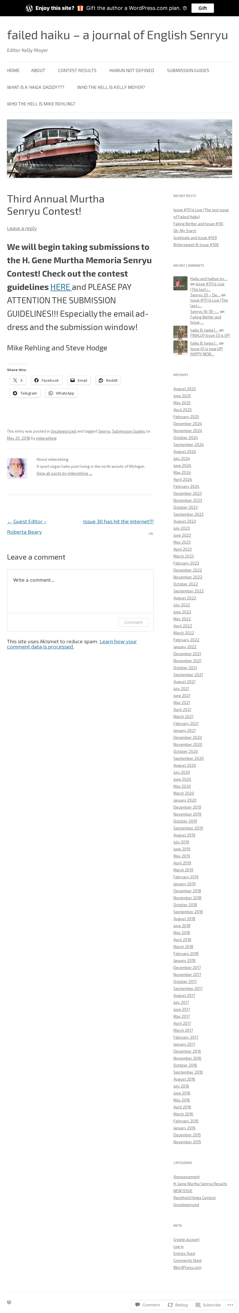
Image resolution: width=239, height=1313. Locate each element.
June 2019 (181, 849)
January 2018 (184, 960)
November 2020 (187, 744)
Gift (202, 8)
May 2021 (181, 702)
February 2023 (186, 563)
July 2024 (181, 458)
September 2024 (188, 444)
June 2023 (182, 535)
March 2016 (183, 1114)
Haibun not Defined (131, 70)
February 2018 (185, 953)
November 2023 (187, 500)
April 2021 (182, 709)
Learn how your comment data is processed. (72, 644)
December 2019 (187, 807)
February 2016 (185, 1121)
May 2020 (182, 786)
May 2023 (182, 542)
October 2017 (185, 981)
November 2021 (187, 660)
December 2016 (187, 1051)
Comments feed (187, 1260)
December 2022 (187, 570)
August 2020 (184, 765)
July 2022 (181, 605)
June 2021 (181, 695)
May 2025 (182, 402)
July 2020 (181, 772)
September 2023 (188, 514)
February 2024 (186, 486)
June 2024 (182, 465)
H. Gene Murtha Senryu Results (200, 1183)
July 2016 (181, 1086)
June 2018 (181, 925)
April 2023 (182, 549)
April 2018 (182, 939)
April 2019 (182, 863)
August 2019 (184, 835)
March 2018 (183, 946)
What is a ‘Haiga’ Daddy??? (35, 87)
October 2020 (185, 751)
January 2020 (184, 800)
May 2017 (181, 1016)
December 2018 (187, 891)
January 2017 (184, 1044)
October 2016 (185, 1065)
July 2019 (181, 842)
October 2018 (185, 904)
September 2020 (188, 758)
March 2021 (183, 716)
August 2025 (184, 388)
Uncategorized (63, 431)
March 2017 (183, 1030)
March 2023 (183, 556)
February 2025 (186, 416)
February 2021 (185, 723)
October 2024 (185, 437)
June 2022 (182, 612)
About (38, 70)
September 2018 (188, 911)
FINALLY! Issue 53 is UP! (210, 335)
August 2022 (184, 598)
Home (13, 70)
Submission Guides (188, 70)
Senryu (104, 431)
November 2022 (187, 577)
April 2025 (182, 409)
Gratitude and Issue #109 (195, 237)
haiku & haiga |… (204, 330)
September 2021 (188, 674)
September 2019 (188, 828)
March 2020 (183, 793)
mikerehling (46, 438)
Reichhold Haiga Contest (194, 1197)
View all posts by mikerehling (64, 473)
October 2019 (185, 821)
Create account (186, 1239)
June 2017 (181, 1009)
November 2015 (187, 1142)
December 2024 (187, 423)
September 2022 (188, 591)
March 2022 (183, 632)
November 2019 (187, 814)
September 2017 (188, 988)
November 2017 (187, 974)
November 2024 (187, 430)
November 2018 (187, 897)
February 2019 (185, 877)
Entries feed (184, 1253)
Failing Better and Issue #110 (198, 223)
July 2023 (181, 528)
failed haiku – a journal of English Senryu (117, 34)
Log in (178, 1246)
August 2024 (184, 451)
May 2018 (181, 932)
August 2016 (184, 1079)
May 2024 (182, 472)
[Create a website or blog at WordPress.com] (9, 1303)
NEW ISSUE (182, 1190)
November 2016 (187, 1058)
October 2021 (185, 667)
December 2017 (187, 967)
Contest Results (77, 70)
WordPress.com (187, 1267)
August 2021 (184, 681)
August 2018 (184, 918)
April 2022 (182, 626)
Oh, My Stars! (184, 230)
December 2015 (187, 1135)
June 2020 (182, 779)
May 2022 (182, 619)
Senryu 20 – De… (205, 295)
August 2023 (184, 521)
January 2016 (184, 1128)
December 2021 (187, 653)
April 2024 (182, 479)
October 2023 (185, 507)
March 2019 (183, 870)
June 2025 (182, 395)
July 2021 (181, 688)
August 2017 (184, 995)
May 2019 (181, 856)
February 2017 (185, 1037)
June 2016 (181, 1093)
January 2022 (184, 646)
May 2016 (181, 1100)
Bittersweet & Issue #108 (196, 244)
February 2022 (186, 639)
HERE (61, 287)
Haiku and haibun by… (208, 278)
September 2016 (188, 1072)
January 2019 (184, 884)
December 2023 (187, 493)
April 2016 (182, 1107)
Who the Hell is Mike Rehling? (41, 103)
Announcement (186, 1176)
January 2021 (184, 730)
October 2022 (185, 584)
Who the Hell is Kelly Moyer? (111, 87)
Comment (133, 622)
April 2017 (182, 1023)
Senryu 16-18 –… (204, 311)
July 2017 (181, 1002)
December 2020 (187, 737)
